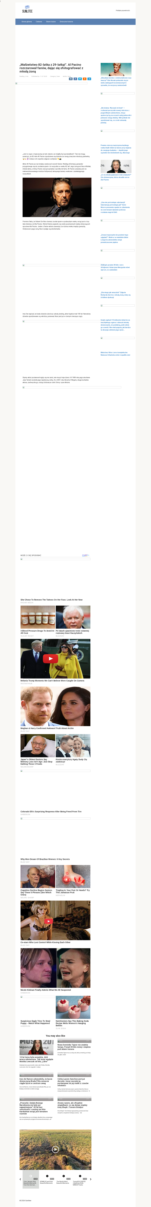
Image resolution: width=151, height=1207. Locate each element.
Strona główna (27, 22)
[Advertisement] (75, 42)
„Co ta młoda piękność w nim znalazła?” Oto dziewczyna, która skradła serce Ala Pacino (116, 177)
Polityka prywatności (123, 10)
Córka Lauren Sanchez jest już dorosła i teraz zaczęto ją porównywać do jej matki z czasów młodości (73, 1082)
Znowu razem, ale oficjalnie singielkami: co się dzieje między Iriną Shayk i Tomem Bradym (72, 1105)
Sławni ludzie (51, 22)
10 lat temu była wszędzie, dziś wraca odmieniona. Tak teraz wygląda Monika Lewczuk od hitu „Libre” (36, 1059)
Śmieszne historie (66, 22)
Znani (58, 76)
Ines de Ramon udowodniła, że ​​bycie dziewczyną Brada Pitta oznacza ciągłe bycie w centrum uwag (36, 1081)
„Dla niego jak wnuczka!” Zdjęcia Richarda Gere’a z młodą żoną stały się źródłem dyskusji (116, 294)
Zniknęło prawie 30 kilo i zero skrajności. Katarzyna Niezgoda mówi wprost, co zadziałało (115, 267)
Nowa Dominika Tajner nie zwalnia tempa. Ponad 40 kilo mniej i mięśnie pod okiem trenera (74, 1047)
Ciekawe (39, 22)
